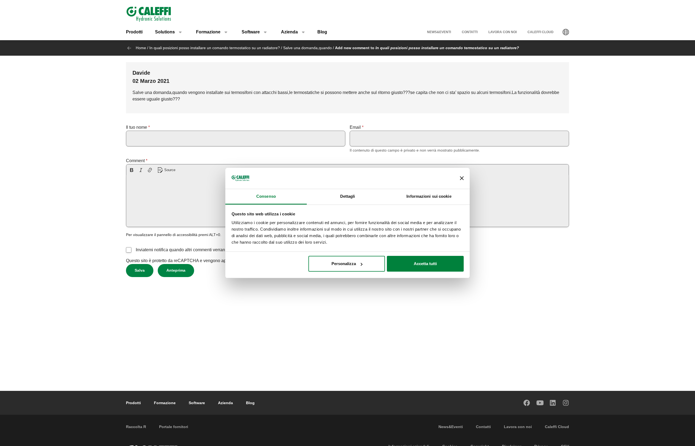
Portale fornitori (173, 427)
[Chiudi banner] (462, 178)
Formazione (165, 403)
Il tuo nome (136, 127)
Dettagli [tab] (347, 196)
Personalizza (343, 263)
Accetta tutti (425, 263)
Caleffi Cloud (540, 32)
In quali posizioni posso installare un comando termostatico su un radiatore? (214, 48)
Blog (322, 32)
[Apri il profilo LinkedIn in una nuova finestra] (553, 403)
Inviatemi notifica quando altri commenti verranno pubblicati (193, 249)
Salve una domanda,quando (307, 48)
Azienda (225, 403)
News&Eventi (439, 32)
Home (141, 48)
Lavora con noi (502, 32)
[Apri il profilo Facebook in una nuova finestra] (526, 403)
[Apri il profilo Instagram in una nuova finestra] (566, 403)
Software (197, 403)
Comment (135, 160)
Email (355, 127)
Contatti (470, 32)
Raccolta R (136, 427)
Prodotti (134, 32)
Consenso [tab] (266, 196)
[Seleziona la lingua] (566, 32)
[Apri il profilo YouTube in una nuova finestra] (540, 403)
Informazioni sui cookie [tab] (428, 196)
